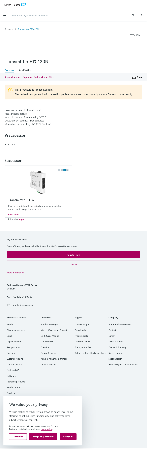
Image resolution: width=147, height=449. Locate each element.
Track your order (83, 347)
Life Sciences (47, 341)
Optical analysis (14, 364)
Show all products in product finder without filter (29, 77)
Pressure (11, 353)
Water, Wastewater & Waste (54, 330)
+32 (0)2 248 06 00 (22, 296)
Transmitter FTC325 (22, 200)
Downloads (80, 330)
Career (112, 335)
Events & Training (117, 347)
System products (15, 358)
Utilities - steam (48, 364)
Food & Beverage (49, 324)
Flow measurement (16, 330)
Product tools (13, 387)
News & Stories (116, 341)
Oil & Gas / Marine (50, 335)
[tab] (10, 70)
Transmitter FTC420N (28, 29)
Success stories (116, 353)
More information (15, 272)
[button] (73, 254)
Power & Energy (49, 353)
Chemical (45, 347)
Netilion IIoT (13, 370)
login (21, 219)
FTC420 (12, 144)
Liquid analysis (14, 341)
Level (9, 335)
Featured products (16, 381)
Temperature (13, 347)
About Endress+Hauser (120, 324)
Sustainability (115, 358)
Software (11, 375)
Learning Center (82, 341)
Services (11, 393)
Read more (13, 214)
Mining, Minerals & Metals (54, 358)
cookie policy (46, 429)
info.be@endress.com (23, 304)
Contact (112, 330)
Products (9, 29)
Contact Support (82, 324)
